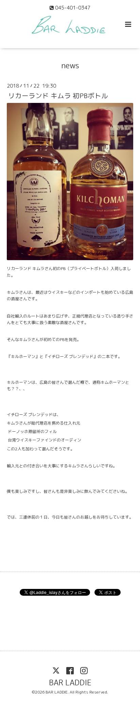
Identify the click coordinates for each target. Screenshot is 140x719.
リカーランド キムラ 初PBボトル (58, 95)
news (70, 65)
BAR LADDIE (70, 682)
